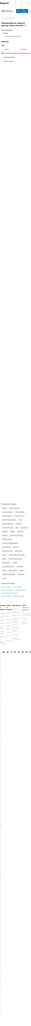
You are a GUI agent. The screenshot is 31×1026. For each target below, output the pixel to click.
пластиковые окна (7, 523)
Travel (7, 616)
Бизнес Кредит (16, 612)
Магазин (8, 613)
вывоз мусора (6, 547)
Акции (8, 629)
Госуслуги (9, 632)
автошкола (24, 527)
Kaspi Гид (9, 640)
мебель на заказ (7, 539)
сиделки (4, 535)
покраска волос (18, 516)
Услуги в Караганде (6, 590)
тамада (15, 562)
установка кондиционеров (9, 543)
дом (17, 527)
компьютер (21, 574)
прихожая (20, 566)
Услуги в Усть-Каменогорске (9, 593)
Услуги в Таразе (5, 596)
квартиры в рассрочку (16, 535)
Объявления (8, 11)
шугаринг (5, 531)
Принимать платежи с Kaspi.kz (15, 629)
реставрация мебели (8, 566)
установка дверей (7, 512)
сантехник (20, 531)
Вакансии (25, 618)
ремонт (22, 570)
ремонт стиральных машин (17, 555)
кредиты (15, 547)
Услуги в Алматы (17, 587)
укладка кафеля (20, 512)
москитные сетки (7, 551)
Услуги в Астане (5, 587)
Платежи (8, 619)
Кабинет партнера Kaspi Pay (16, 639)
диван (4, 558)
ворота (4, 555)
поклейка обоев (6, 516)
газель (20, 520)
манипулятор (6, 562)
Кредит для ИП (16, 615)
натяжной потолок (7, 527)
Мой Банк (9, 622)
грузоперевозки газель (15, 558)
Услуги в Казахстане (18, 596)
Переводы (9, 626)
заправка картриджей (8, 574)
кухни (4, 578)
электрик (18, 523)
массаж (4, 508)
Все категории (23, 11)
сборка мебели (13, 570)
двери (4, 570)
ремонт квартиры (15, 508)
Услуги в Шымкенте (20, 590)
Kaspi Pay (15, 609)
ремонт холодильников (9, 520)
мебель (13, 531)
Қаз (28, 3)
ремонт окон (18, 551)
